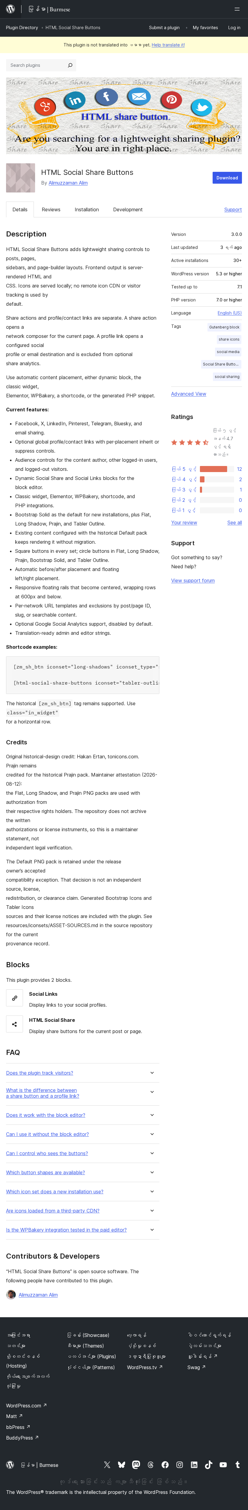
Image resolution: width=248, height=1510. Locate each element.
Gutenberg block (224, 327)
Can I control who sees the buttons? (47, 1153)
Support (233, 209)
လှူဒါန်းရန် (203, 1356)
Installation (87, 209)
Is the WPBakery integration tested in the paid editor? (66, 1230)
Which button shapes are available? (45, 1172)
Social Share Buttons (221, 364)
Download (227, 177)
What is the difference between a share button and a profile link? (42, 1093)
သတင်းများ (15, 1346)
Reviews (51, 209)
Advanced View (188, 394)
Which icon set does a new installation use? (54, 1192)
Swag (197, 1367)
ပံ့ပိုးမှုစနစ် (141, 1346)
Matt (14, 1416)
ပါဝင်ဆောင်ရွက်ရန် (209, 1335)
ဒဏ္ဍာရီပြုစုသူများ (146, 1356)
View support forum (193, 580)
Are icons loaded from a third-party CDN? (53, 1211)
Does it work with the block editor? (45, 1115)
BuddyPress (22, 1438)
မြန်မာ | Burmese (39, 1465)
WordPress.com (26, 1406)
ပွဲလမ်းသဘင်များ (204, 1346)
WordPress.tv (145, 1367)
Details (20, 209)
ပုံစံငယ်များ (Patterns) (91, 1367)
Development (128, 209)
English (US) (230, 312)
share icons (229, 339)
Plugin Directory (22, 27)
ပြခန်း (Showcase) (88, 1335)
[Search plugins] (70, 65)
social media (228, 351)
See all (234, 522)
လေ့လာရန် (136, 1335)
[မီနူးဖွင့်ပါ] (238, 9)
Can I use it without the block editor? (47, 1134)
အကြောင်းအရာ (18, 1335)
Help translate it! (168, 44)
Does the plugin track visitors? (39, 1073)
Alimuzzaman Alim (68, 183)
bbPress (18, 1427)
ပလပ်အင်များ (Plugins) (91, 1356)
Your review (184, 522)
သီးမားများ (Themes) (85, 1346)
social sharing (227, 376)
